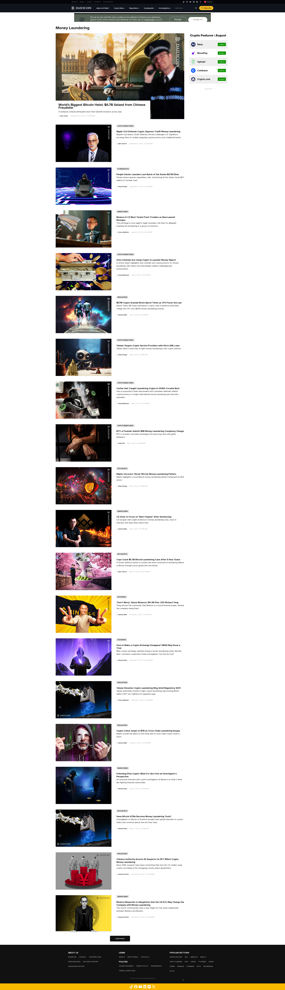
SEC (186, 957)
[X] (200, 2)
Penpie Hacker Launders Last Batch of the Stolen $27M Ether (147, 174)
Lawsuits (194, 957)
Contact (89, 2)
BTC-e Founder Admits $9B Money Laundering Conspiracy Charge (150, 431)
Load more (120, 939)
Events (82, 2)
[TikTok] (184, 2)
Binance (180, 966)
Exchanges (122, 597)
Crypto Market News (125, 126)
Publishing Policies (76, 966)
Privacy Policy (142, 966)
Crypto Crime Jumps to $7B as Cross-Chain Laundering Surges (148, 730)
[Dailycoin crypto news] (81, 8)
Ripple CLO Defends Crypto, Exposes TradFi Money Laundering (148, 131)
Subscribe (207, 8)
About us (75, 2)
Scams (172, 966)
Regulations (122, 297)
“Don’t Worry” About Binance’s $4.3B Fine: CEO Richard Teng (147, 602)
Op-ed (172, 971)
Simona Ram (122, 660)
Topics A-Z (145, 957)
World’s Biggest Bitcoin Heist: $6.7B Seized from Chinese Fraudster (101, 106)
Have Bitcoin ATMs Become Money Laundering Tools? (143, 816)
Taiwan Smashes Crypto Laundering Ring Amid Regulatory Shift (148, 688)
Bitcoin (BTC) (122, 468)
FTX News (202, 962)
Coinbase (190, 966)
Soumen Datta (123, 874)
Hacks (211, 962)
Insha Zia (121, 443)
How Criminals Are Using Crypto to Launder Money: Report (146, 260)
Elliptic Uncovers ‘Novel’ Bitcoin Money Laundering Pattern (146, 474)
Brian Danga (122, 186)
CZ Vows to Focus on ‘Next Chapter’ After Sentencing (143, 516)
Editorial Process (90, 962)
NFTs (199, 966)
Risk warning (156, 966)
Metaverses (208, 966)
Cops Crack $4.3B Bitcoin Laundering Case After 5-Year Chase (148, 559)
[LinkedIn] (194, 2)
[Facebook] (187, 2)
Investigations (176, 957)
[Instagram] (197, 2)
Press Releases (74, 962)
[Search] (196, 8)
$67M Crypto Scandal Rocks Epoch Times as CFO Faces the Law (149, 302)
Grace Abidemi (123, 232)
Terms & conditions (127, 971)
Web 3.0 (203, 957)
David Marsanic (123, 275)
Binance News (123, 211)
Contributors (95, 957)
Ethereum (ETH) (123, 169)
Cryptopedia (132, 957)
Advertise (97, 2)
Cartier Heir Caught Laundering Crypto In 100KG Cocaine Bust (147, 388)
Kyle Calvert (122, 144)
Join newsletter (108, 2)
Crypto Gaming (176, 962)
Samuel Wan (122, 315)
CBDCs (193, 962)
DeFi (186, 962)
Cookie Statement (126, 966)
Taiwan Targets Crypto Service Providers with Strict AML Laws (148, 345)
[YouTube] (190, 2)
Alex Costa (64, 116)
